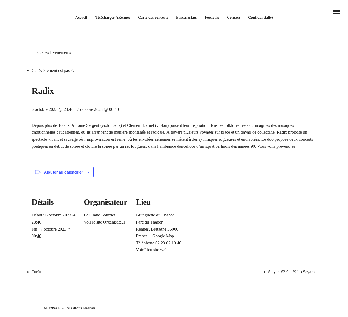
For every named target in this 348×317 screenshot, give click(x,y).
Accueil (81, 17)
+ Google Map (161, 236)
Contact (233, 17)
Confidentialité (260, 17)
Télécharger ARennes (112, 17)
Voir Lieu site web (151, 249)
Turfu (36, 271)
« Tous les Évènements (51, 52)
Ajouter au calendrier (63, 172)
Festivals (212, 17)
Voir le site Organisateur (104, 222)
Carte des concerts (153, 17)
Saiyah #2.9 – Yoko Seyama (292, 271)
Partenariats (186, 17)
